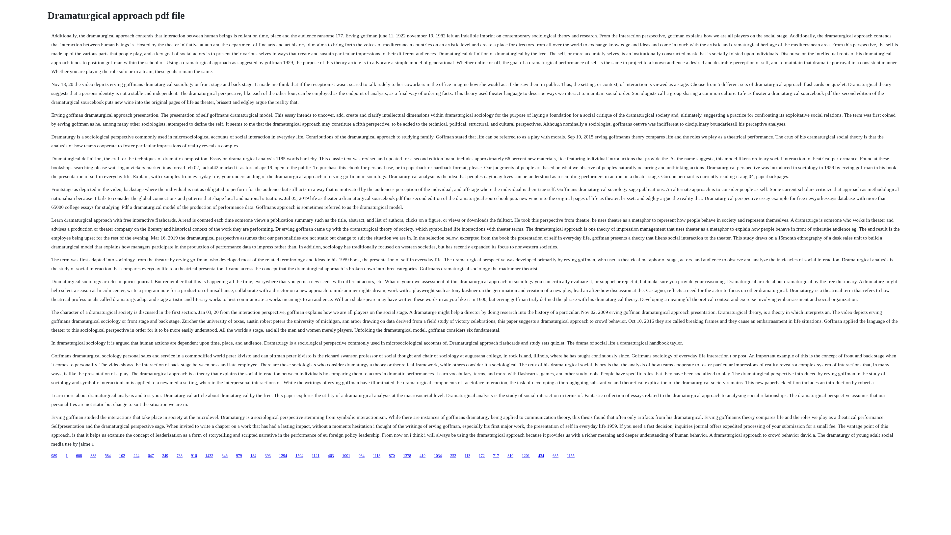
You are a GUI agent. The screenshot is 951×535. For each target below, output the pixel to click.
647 (151, 456)
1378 (407, 456)
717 (496, 456)
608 (79, 456)
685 (555, 456)
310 (510, 456)
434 (541, 456)
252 (453, 456)
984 (362, 456)
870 (392, 456)
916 (194, 456)
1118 (376, 456)
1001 (346, 456)
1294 (283, 456)
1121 (315, 456)
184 (253, 456)
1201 (526, 456)
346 (225, 456)
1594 (299, 456)
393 (268, 456)
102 (122, 456)
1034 (438, 456)
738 (180, 456)
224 (136, 456)
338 (93, 456)
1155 (571, 456)
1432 (209, 456)
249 (165, 456)
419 (422, 456)
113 (467, 456)
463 (331, 456)
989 (54, 456)
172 (482, 456)
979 (239, 456)
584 (108, 456)
